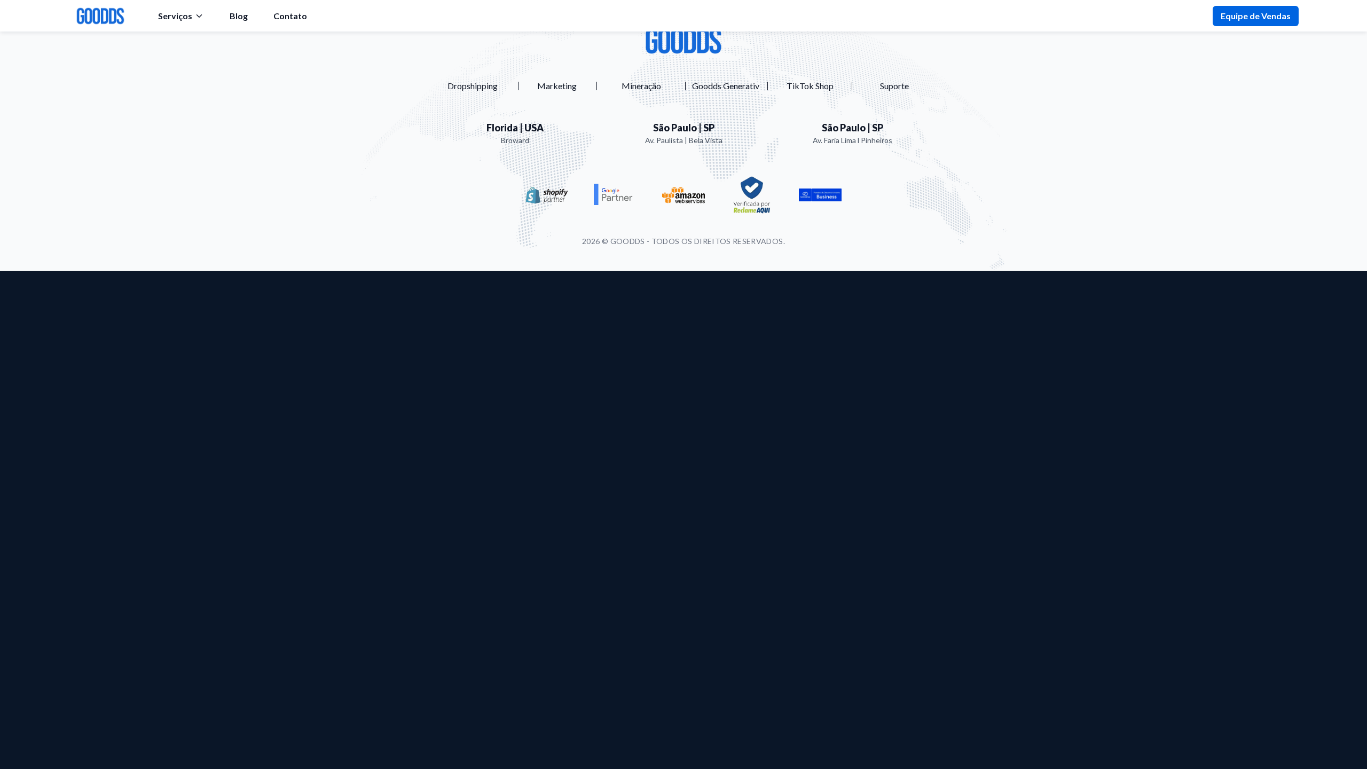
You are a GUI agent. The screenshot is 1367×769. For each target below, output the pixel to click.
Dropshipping (472, 86)
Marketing (557, 86)
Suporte (894, 86)
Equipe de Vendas (1256, 16)
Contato (290, 16)
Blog (239, 16)
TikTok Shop (810, 86)
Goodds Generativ (725, 86)
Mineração (641, 86)
